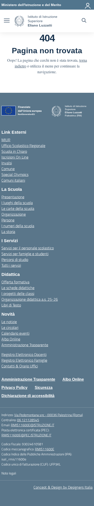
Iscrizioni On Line (14, 157)
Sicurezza (44, 388)
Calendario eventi (15, 333)
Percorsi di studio (14, 259)
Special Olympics (14, 174)
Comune (8, 169)
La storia (8, 231)
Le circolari (9, 327)
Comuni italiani (13, 180)
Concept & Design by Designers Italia (63, 487)
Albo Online (10, 339)
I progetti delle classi (17, 293)
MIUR (5, 140)
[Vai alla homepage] (19, 21)
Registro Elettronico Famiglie (24, 360)
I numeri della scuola (17, 226)
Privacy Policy (14, 388)
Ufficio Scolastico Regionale (23, 145)
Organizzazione (13, 214)
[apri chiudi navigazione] (7, 21)
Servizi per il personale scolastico (27, 248)
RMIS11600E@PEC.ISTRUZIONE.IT (26, 435)
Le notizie (9, 322)
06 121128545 (28, 419)
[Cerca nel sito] (84, 21)
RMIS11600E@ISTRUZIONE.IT (32, 424)
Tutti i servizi (11, 265)
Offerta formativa (15, 282)
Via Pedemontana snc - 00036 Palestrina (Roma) (48, 414)
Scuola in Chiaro (14, 151)
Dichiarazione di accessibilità (27, 396)
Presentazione (12, 197)
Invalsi (6, 163)
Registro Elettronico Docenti (24, 354)
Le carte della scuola (17, 208)
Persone (7, 220)
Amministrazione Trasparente (24, 345)
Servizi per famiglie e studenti (24, 254)
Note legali (8, 473)
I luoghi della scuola (17, 203)
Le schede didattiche (17, 288)
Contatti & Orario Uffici (19, 366)
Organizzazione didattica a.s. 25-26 (29, 299)
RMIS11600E (44, 449)
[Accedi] (88, 5)
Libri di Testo (11, 305)
